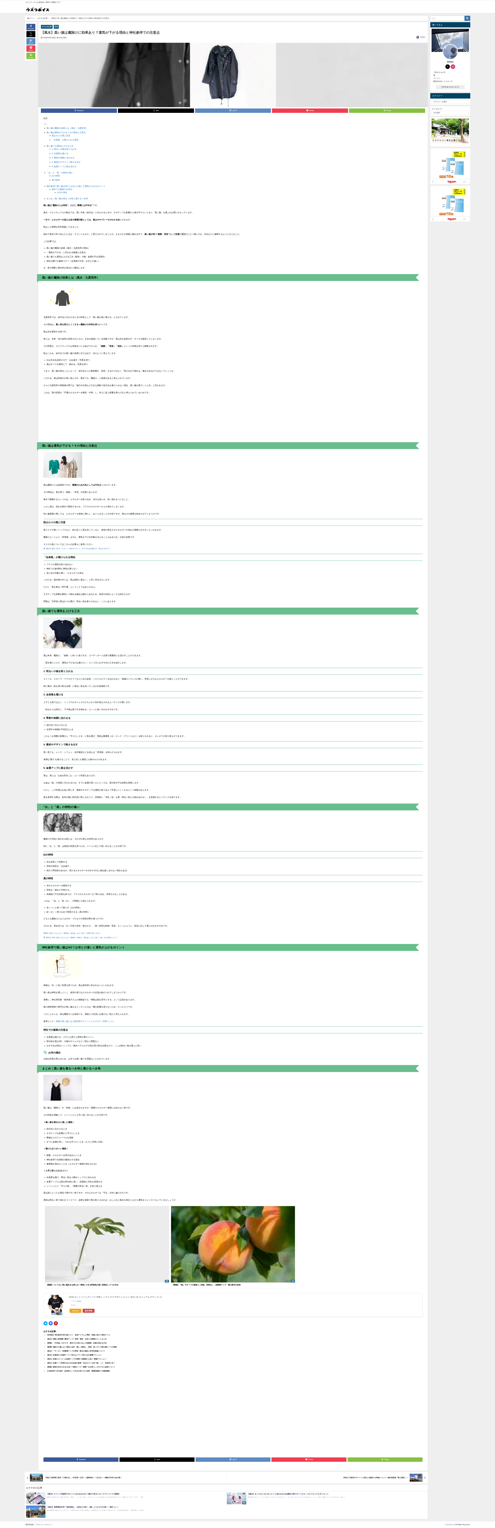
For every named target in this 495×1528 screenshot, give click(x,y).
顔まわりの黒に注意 (61, 135)
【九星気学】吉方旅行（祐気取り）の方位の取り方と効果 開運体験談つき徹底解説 (78, 1371)
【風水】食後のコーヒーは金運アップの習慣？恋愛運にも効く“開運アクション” (76, 1359)
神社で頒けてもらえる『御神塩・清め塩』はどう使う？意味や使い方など (72, 933)
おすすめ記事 (47, 26)
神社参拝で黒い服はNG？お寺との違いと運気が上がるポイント (76, 186)
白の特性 (56, 176)
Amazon (75, 1311)
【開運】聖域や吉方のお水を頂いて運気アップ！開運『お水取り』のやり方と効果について (80, 1367)
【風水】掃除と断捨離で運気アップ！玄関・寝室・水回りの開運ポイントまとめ (76, 1339)
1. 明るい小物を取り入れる (64, 149)
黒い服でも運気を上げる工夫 (60, 146)
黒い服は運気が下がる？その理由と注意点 (66, 132)
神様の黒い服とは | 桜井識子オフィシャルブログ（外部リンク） (85, 1021)
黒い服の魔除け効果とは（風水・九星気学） (67, 128)
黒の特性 (56, 180)
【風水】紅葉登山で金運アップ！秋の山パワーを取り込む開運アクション (74, 1355)
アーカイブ (437, 109)
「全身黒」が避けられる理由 (65, 140)
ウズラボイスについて (450, 87)
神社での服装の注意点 (62, 189)
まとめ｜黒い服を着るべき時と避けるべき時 (67, 198)
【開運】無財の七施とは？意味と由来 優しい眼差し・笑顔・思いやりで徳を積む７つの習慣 (81, 1347)
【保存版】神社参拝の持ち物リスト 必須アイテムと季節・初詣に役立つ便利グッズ (78, 1335)
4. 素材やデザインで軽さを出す (66, 162)
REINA (422, 37)
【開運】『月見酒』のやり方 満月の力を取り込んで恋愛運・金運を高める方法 (76, 1343)
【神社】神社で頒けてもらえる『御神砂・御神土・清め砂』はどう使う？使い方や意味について (81, 937)
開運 (56, 26)
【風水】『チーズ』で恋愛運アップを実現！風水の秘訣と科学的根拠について (75, 1351)
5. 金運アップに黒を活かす (64, 166)
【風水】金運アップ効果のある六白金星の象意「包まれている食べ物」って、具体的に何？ (80, 1363)
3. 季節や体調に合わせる (63, 158)
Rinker (79, 1301)
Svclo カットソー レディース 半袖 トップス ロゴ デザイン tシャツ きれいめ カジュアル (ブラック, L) (115, 1297)
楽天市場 (88, 1311)
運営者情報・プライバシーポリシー (38, 1524)
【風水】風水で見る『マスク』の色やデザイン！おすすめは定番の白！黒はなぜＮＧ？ (77, 548)
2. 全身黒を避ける (60, 153)
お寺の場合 (62, 192)
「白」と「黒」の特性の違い (60, 173)
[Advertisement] (233, 420)
